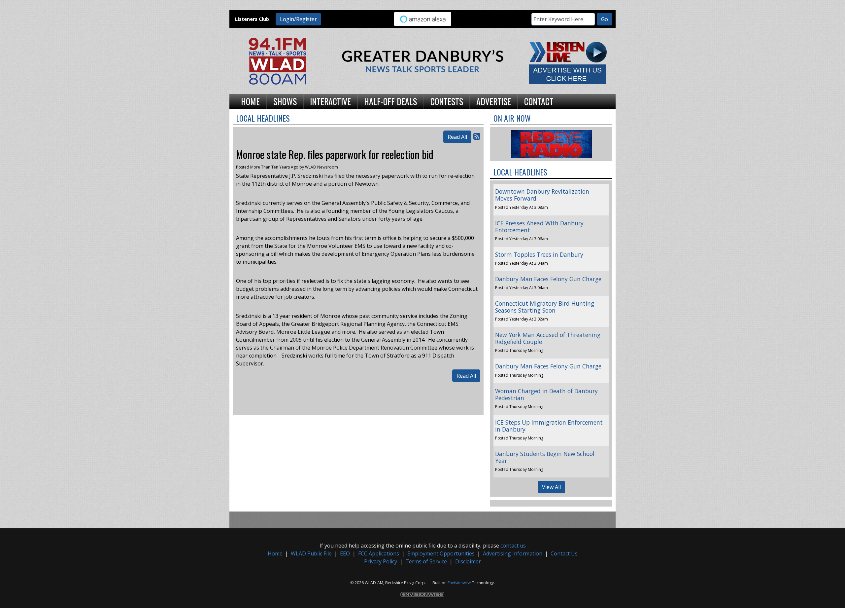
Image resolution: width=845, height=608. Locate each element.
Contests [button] (446, 101)
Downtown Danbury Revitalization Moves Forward (542, 194)
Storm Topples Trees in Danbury (539, 254)
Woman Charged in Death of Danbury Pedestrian (546, 394)
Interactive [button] (330, 101)
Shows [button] (285, 101)
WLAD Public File (311, 553)
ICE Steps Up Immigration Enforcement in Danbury (549, 425)
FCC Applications (378, 553)
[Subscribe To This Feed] (476, 136)
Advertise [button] (493, 101)
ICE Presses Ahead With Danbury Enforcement (539, 226)
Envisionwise (459, 583)
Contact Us (564, 553)
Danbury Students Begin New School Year (544, 457)
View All (551, 487)
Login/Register (298, 19)
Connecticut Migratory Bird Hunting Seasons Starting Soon (544, 306)
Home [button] (250, 101)
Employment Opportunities (441, 553)
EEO (345, 553)
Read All (457, 136)
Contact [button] (539, 101)
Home (275, 553)
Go (604, 19)
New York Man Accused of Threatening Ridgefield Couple (547, 338)
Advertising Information (512, 553)
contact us (513, 545)
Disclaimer (468, 561)
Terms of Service (426, 561)
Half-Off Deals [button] (390, 101)
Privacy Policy (380, 561)
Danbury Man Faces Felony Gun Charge (548, 279)
